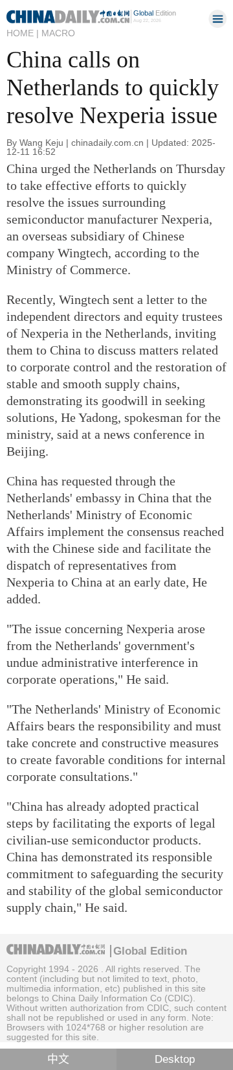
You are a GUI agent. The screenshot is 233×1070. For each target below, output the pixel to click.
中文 (58, 1059)
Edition (154, 13)
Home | (22, 33)
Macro (58, 33)
